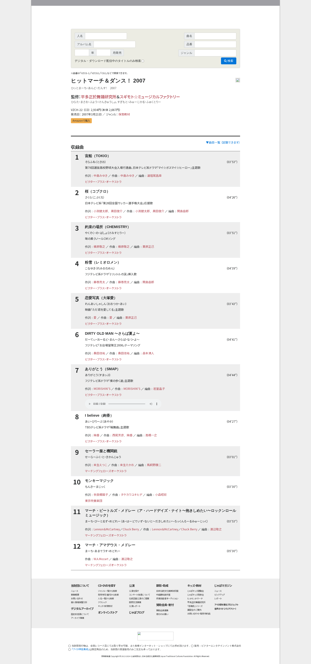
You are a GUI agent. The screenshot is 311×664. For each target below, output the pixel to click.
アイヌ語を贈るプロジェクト (226, 604)
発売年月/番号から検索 (108, 594)
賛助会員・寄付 (165, 605)
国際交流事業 (135, 602)
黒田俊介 (116, 211)
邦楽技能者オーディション (167, 598)
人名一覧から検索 (106, 598)
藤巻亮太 (99, 282)
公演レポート (134, 605)
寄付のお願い (162, 614)
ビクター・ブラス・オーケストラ (103, 181)
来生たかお (127, 465)
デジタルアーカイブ (82, 608)
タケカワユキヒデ (131, 494)
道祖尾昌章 (154, 175)
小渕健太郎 (101, 211)
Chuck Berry (131, 529)
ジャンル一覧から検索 (107, 590)
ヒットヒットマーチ (195, 598)
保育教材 (124, 114)
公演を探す (134, 590)
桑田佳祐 (99, 353)
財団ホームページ (197, 2)
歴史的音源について (80, 614)
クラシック (102, 602)
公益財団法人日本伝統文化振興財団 (90, 2)
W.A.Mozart (101, 559)
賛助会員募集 (162, 610)
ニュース (74, 590)
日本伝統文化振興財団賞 (167, 590)
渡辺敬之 (216, 529)
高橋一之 (151, 435)
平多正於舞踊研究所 (98, 96)
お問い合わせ (230, 2)
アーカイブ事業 (77, 617)
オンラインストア (107, 612)
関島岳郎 (183, 211)
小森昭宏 (161, 494)
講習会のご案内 (194, 609)
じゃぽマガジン (223, 585)
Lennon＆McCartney (107, 529)
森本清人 (148, 353)
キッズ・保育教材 (105, 605)
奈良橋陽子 (101, 494)
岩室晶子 (159, 388)
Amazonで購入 (81, 120)
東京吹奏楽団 (93, 500)
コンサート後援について (139, 594)
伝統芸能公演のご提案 (139, 598)
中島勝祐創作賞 (163, 594)
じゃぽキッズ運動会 (195, 590)
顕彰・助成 (162, 585)
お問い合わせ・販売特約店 (198, 613)
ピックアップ (219, 594)
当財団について (80, 585)
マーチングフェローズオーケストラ (106, 471)
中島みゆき (100, 175)
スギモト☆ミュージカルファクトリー (150, 96)
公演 (131, 585)
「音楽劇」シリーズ (194, 605)
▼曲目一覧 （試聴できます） (223, 142)
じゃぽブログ (136, 612)
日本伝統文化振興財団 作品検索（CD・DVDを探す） (155, 20)
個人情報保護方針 (79, 602)
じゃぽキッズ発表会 (195, 594)
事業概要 (212, 2)
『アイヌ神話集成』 (80, 649)
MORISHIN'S (102, 388)
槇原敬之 (99, 246)
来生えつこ (100, 465)
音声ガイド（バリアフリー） (225, 608)
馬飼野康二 (154, 465)
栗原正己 (148, 246)
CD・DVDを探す (107, 585)
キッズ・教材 (194, 585)
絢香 (96, 435)
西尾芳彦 (118, 435)
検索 (230, 60)
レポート (218, 598)
